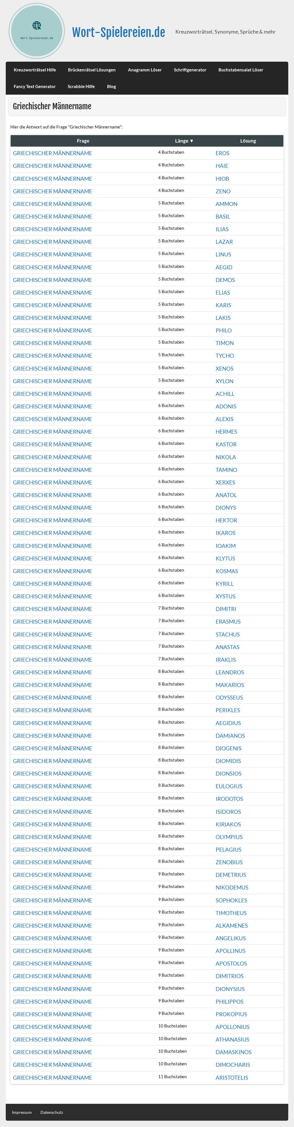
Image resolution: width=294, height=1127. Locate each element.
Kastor (226, 444)
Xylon (224, 381)
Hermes (226, 431)
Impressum (22, 1112)
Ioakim (226, 545)
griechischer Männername (52, 191)
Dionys (226, 507)
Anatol (226, 495)
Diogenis (228, 748)
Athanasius (232, 1039)
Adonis (226, 406)
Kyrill (225, 583)
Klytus (225, 558)
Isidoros (228, 811)
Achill (225, 393)
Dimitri (226, 609)
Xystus (225, 596)
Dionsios (228, 773)
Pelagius (228, 849)
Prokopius (231, 1014)
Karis (223, 305)
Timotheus (231, 913)
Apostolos (231, 963)
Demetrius (231, 874)
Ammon (226, 204)
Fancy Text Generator (35, 86)
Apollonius (232, 1026)
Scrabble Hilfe (81, 86)
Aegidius (228, 723)
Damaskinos (234, 1052)
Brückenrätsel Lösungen (92, 69)
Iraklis (226, 659)
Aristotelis (232, 1077)
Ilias (222, 229)
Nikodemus (232, 887)
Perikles (228, 710)
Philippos (229, 1001)
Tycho (225, 355)
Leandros (230, 672)
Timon (225, 343)
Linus (223, 254)
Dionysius (230, 989)
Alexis (224, 419)
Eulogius (229, 786)
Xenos (224, 368)
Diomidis (228, 761)
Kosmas (227, 571)
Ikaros (225, 533)
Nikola (226, 457)
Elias (223, 292)
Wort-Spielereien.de (118, 32)
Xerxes (225, 482)
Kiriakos (228, 824)
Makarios (230, 685)
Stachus (228, 634)
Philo (224, 330)
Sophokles (231, 900)
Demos (225, 280)
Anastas (227, 647)
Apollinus (230, 950)
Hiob (222, 178)
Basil (223, 216)
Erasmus (228, 621)
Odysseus (229, 697)
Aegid (224, 267)
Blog (111, 86)
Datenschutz (51, 1112)
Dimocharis (233, 1064)
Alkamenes (232, 925)
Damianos (230, 735)
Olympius (229, 837)
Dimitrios (229, 976)
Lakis (223, 317)
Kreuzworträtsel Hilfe (35, 69)
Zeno (223, 191)
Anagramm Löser (145, 69)
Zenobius (229, 862)
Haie (222, 165)
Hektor (226, 520)
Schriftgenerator (190, 69)
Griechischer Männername (52, 153)
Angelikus (231, 938)
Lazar (224, 241)
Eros (222, 153)
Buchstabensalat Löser (240, 69)
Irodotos (229, 798)
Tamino (226, 469)
